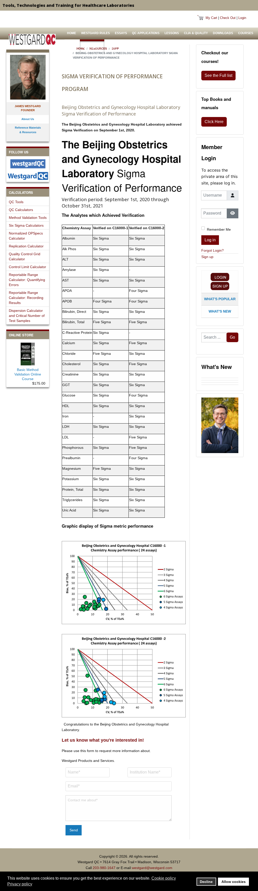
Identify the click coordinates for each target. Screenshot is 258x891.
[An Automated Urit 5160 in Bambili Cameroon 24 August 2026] (219, 376)
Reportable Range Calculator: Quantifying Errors (27, 280)
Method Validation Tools (28, 218)
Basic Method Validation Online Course (27, 374)
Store (72, 47)
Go (232, 337)
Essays (121, 33)
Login (242, 18)
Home (71, 33)
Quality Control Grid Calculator (24, 256)
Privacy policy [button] (19, 884)
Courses (245, 33)
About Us (115, 47)
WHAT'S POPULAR (220, 299)
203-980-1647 (104, 868)
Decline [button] (206, 882)
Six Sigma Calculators (26, 225)
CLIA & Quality (196, 33)
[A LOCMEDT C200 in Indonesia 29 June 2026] (219, 385)
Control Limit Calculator (27, 267)
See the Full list (218, 75)
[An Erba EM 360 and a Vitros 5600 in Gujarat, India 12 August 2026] (219, 381)
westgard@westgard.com (152, 868)
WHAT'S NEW (220, 311)
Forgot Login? (212, 250)
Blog (133, 47)
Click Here (214, 122)
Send (74, 830)
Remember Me (219, 229)
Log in (210, 240)
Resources (92, 47)
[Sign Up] (220, 286)
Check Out (228, 18)
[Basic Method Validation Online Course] (27, 353)
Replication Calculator (26, 246)
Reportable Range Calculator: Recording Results (26, 298)
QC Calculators (21, 210)
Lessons (172, 33)
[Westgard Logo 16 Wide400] (32, 39)
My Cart (211, 18)
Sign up (207, 257)
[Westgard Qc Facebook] (27, 164)
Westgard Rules (95, 33)
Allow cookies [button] (233, 882)
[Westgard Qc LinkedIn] (27, 176)
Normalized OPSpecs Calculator (26, 235)
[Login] (220, 277)
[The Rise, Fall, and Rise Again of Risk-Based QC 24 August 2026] (219, 379)
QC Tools (16, 202)
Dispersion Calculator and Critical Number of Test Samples (27, 316)
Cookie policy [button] (163, 878)
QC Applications (145, 33)
